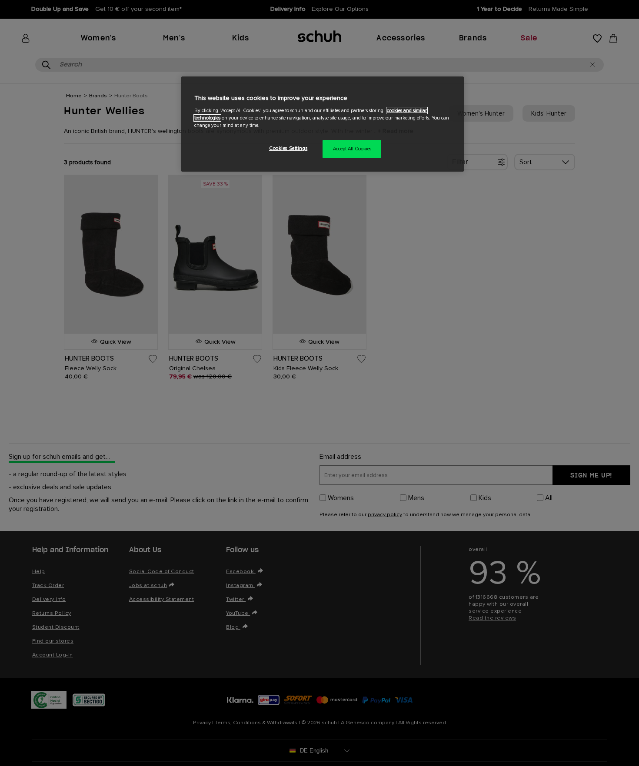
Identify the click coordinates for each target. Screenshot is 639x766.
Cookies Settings (288, 148)
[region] (322, 124)
